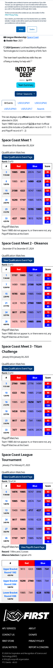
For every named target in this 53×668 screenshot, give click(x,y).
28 (6, 321)
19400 (39, 293)
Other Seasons (25, 93)
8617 (22, 181)
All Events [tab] (8, 103)
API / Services (9, 628)
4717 (14, 209)
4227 (14, 218)
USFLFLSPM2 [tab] (41, 103)
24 (6, 312)
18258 (39, 218)
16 (6, 402)
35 (6, 538)
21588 (14, 190)
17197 (22, 199)
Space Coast (33, 37)
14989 (30, 181)
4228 (38, 181)
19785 (30, 209)
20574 (30, 172)
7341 (38, 172)
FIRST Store (8, 640)
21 (6, 303)
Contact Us (8, 634)
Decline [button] (32, 29)
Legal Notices (9, 647)
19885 (14, 172)
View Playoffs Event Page (32, 547)
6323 (22, 190)
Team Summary (25, 85)
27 (6, 528)
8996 (22, 172)
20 (6, 199)
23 (6, 209)
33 (6, 218)
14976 (39, 199)
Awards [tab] (40, 108)
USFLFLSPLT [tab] (26, 108)
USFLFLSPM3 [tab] (10, 108)
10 (6, 392)
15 (6, 190)
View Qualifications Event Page (18, 157)
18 (6, 411)
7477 (38, 312)
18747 (30, 190)
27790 (22, 312)
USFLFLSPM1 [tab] (24, 103)
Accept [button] (21, 29)
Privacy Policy (11, 15)
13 (6, 510)
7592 (22, 209)
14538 (14, 411)
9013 (30, 218)
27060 (30, 303)
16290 (14, 199)
